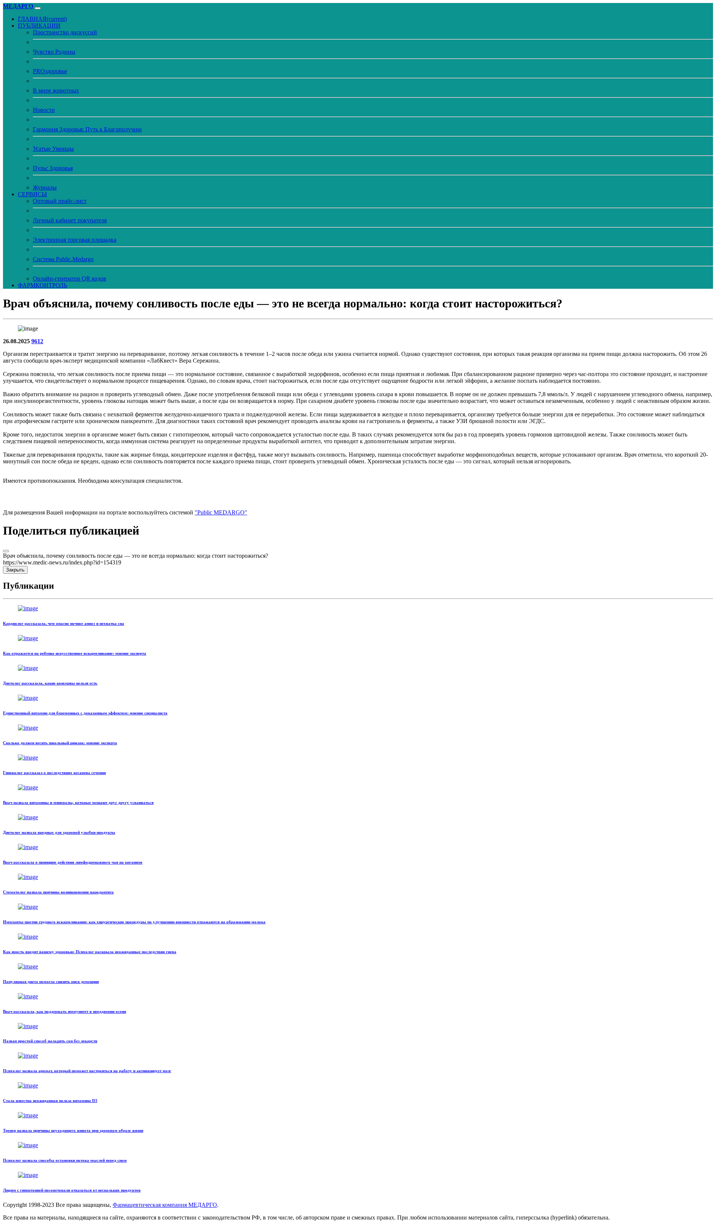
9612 (37, 341)
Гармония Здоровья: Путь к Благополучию (87, 129)
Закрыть (15, 570)
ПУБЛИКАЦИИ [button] (39, 25)
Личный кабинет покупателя (70, 220)
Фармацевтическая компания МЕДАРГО (165, 1205)
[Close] (6, 551)
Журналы (45, 187)
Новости (44, 110)
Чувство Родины (54, 51)
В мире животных (56, 90)
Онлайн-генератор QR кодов (69, 278)
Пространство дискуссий (65, 32)
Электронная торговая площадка (74, 240)
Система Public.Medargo (63, 259)
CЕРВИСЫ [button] (32, 194)
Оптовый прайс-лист (60, 201)
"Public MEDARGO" (221, 512)
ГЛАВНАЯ (42, 19)
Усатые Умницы (53, 148)
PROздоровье (50, 71)
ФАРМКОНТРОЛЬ (42, 285)
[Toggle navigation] (38, 8)
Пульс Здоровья (53, 168)
